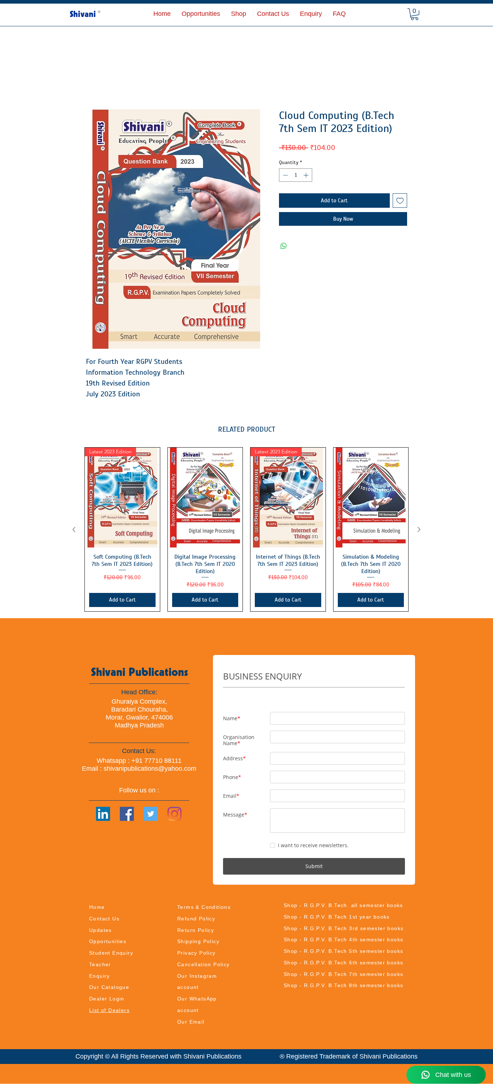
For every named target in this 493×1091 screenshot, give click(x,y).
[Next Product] (419, 529)
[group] (246, 529)
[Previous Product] (74, 529)
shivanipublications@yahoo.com (150, 769)
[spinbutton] (295, 175)
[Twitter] (151, 814)
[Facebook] (127, 814)
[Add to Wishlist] (400, 201)
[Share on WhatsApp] (283, 246)
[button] (239, 13)
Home (94, 83)
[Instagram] (174, 814)
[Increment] (306, 175)
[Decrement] (284, 175)
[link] (414, 14)
